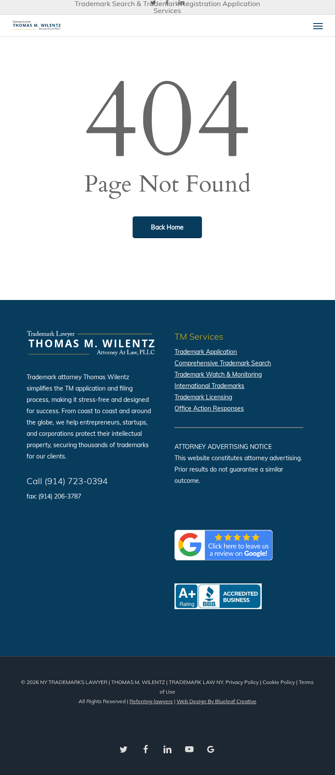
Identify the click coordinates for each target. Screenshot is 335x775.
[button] (318, 25)
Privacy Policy (242, 682)
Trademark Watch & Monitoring (218, 374)
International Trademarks (209, 386)
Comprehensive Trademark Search (222, 363)
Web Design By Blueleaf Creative (216, 701)
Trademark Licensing (203, 397)
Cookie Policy (279, 682)
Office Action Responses (209, 408)
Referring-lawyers (151, 701)
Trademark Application (205, 352)
